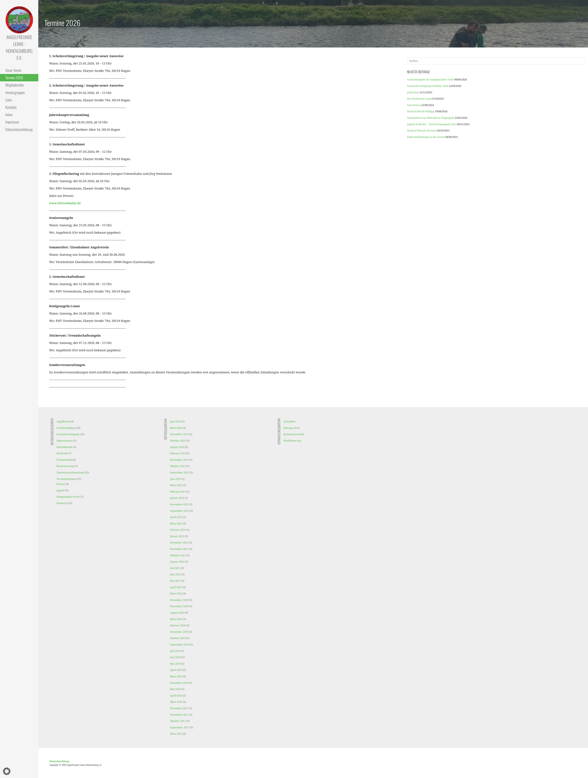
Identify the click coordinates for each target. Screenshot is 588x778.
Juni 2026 (175, 421)
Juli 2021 (175, 568)
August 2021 (177, 561)
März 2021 (176, 593)
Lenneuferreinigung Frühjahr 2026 (427, 86)
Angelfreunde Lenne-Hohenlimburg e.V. (19, 47)
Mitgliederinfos (14, 85)
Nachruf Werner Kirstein (421, 130)
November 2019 (179, 631)
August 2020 (177, 612)
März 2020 (176, 619)
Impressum (12, 122)
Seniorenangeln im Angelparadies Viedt (430, 79)
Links (8, 99)
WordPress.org (292, 440)
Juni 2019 (175, 657)
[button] (6, 771)
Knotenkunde (64, 447)
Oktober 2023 (178, 466)
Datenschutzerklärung (19, 129)
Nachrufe (62, 453)
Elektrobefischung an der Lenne (426, 137)
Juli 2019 (175, 651)
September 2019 (179, 644)
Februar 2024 (178, 453)
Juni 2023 (175, 479)
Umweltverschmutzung (70, 472)
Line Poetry (414, 105)
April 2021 (176, 587)
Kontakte (11, 107)
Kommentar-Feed (293, 434)
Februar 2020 (178, 625)
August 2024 (177, 447)
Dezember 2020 (179, 600)
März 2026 (176, 428)
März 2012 (176, 733)
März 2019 (176, 676)
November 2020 (179, 606)
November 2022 (179, 504)
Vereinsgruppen (15, 92)
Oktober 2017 (178, 721)
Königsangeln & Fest (68, 496)
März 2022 (176, 523)
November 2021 (179, 549)
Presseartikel (64, 459)
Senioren (62, 503)
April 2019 (176, 670)
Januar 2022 (177, 536)
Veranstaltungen (66, 479)
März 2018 (176, 701)
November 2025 (179, 434)
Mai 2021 (175, 580)
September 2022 (179, 510)
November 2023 (179, 459)
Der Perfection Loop (419, 98)
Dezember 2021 (179, 542)
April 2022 (176, 517)
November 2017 (179, 714)
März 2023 (176, 485)
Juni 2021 (175, 574)
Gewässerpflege (66, 428)
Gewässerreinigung (68, 434)
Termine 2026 (14, 77)
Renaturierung (65, 466)
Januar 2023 (177, 498)
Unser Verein (13, 70)
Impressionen (65, 440)
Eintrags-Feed (291, 428)
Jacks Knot (413, 92)
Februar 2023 (178, 491)
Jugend (61, 490)
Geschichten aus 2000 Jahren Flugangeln (430, 117)
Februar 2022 (178, 529)
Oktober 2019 (178, 638)
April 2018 (176, 695)
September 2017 (179, 727)
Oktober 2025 (178, 440)
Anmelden (289, 421)
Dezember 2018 (179, 682)
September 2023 (179, 472)
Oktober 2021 (178, 555)
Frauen (61, 484)
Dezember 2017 (179, 708)
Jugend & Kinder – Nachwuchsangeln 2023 (431, 124)
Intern (9, 114)
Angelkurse (63, 421)
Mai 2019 (175, 663)
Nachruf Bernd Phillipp (420, 111)
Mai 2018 (175, 689)
